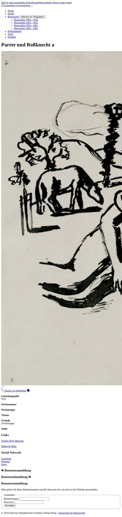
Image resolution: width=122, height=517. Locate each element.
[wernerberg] (15, 5)
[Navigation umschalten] (31, 6)
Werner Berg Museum (12, 441)
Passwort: (9, 502)
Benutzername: (12, 498)
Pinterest (5, 461)
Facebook (6, 458)
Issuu (4, 464)
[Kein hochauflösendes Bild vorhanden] (28, 390)
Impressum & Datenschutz (72, 513)
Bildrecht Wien (8, 446)
